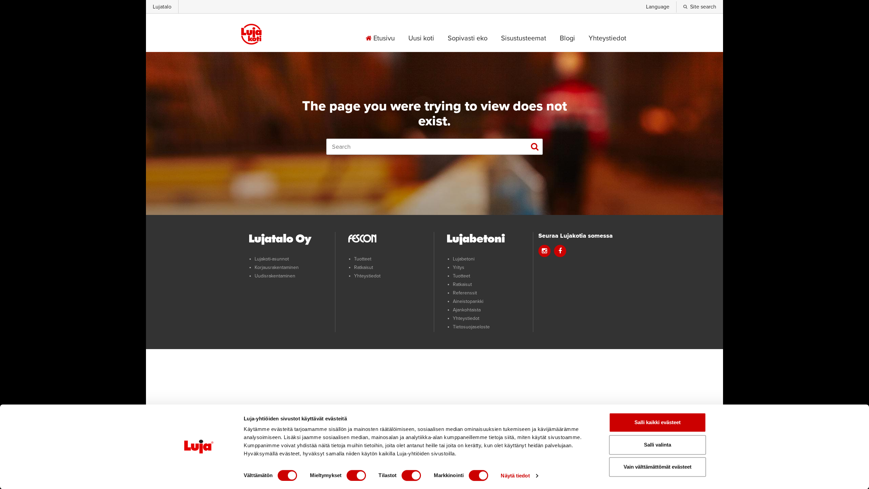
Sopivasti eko (467, 38)
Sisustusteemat (523, 38)
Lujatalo (162, 6)
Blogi (567, 38)
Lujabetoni (464, 259)
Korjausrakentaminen (277, 267)
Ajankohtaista (467, 310)
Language (657, 6)
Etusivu (383, 38)
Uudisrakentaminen (275, 276)
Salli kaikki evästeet (657, 422)
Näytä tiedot (515, 475)
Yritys (458, 267)
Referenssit (465, 293)
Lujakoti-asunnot (272, 259)
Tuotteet (362, 259)
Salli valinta (657, 445)
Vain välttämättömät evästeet (657, 467)
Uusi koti (421, 38)
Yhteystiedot (607, 38)
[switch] (356, 475)
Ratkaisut (363, 267)
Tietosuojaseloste (471, 327)
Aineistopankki (468, 301)
